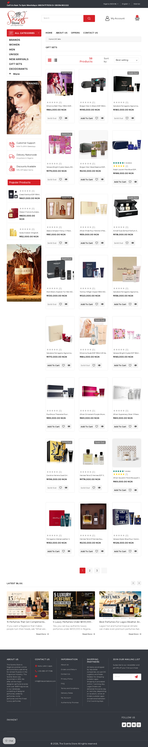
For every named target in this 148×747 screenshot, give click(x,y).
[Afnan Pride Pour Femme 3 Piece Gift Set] (93, 208)
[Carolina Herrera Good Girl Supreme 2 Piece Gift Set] (60, 453)
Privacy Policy (67, 679)
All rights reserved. (87, 743)
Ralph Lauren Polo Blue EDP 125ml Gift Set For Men (124, 170)
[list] (55, 60)
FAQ (63, 684)
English (125, 4)
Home (51, 39)
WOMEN (14, 44)
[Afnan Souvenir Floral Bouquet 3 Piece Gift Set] (126, 453)
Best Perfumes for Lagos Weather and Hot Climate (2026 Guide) (120, 623)
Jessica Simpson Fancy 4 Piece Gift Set (59, 232)
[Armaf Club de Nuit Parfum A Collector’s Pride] (126, 208)
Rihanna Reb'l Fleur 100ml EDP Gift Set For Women (59, 107)
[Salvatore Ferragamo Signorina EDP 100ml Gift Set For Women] (126, 269)
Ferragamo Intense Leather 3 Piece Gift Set (58, 540)
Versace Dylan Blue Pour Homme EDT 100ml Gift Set (126, 540)
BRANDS (14, 39)
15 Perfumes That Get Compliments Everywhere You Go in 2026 (26, 623)
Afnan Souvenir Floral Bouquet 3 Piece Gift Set (126, 479)
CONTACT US (90, 32)
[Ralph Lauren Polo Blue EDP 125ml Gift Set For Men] (126, 145)
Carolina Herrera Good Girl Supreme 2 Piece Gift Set (57, 476)
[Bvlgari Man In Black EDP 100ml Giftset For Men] (93, 83)
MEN (12, 49)
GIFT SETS (15, 64)
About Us (65, 665)
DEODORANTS (18, 68)
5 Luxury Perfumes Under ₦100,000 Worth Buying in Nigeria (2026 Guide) (72, 623)
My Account (66, 698)
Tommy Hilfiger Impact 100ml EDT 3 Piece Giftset (93, 293)
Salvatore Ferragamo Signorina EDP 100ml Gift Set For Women (125, 293)
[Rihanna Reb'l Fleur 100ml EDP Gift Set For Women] (60, 83)
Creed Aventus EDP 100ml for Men (29, 195)
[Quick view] (66, 118)
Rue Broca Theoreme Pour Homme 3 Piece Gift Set (57, 415)
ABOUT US (61, 32)
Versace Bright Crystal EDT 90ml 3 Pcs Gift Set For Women (126, 354)
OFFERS (75, 32)
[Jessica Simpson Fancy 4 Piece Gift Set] (60, 208)
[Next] (139, 583)
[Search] (89, 18)
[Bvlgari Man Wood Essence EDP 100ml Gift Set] (93, 145)
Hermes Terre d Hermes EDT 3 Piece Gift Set (92, 476)
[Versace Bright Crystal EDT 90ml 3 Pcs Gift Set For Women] (126, 330)
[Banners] (24, 107)
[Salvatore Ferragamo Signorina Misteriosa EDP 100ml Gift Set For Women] (126, 83)
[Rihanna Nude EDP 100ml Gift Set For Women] (93, 330)
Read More (41, 634)
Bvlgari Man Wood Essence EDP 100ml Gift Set (92, 168)
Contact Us (65, 674)
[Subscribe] (136, 677)
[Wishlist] (60, 118)
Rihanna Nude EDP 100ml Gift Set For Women (93, 354)
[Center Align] (11, 33)
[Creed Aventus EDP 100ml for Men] (13, 194)
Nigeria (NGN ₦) (109, 4)
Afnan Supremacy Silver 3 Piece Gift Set (125, 415)
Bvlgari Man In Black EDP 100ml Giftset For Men (92, 107)
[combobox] (68, 18)
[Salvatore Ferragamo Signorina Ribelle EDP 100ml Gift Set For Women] (60, 330)
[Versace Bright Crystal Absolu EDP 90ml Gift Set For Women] (60, 145)
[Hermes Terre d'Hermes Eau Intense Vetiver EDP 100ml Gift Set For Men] (93, 516)
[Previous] (133, 583)
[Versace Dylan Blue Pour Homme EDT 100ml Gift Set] (126, 516)
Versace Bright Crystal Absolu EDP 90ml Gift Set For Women (60, 168)
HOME (49, 32)
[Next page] (104, 570)
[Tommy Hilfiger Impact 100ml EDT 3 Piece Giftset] (93, 269)
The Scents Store (68, 743)
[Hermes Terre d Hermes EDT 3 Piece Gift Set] (93, 453)
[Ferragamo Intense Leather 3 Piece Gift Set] (60, 516)
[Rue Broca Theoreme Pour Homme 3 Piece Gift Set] (60, 392)
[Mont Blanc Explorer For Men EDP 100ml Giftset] (60, 269)
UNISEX (13, 54)
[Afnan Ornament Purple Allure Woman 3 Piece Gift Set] (93, 392)
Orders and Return (69, 669)
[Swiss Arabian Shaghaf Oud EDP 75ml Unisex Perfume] (13, 232)
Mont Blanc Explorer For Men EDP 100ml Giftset (60, 293)
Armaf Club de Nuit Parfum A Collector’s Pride (125, 232)
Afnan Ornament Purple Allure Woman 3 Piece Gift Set (92, 415)
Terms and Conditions (70, 688)
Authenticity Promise (69, 703)
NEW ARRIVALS (18, 59)
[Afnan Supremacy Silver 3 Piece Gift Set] (126, 392)
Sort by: (106, 60)
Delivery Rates (67, 693)
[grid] (49, 60)
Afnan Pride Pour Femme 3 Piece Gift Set (93, 232)
